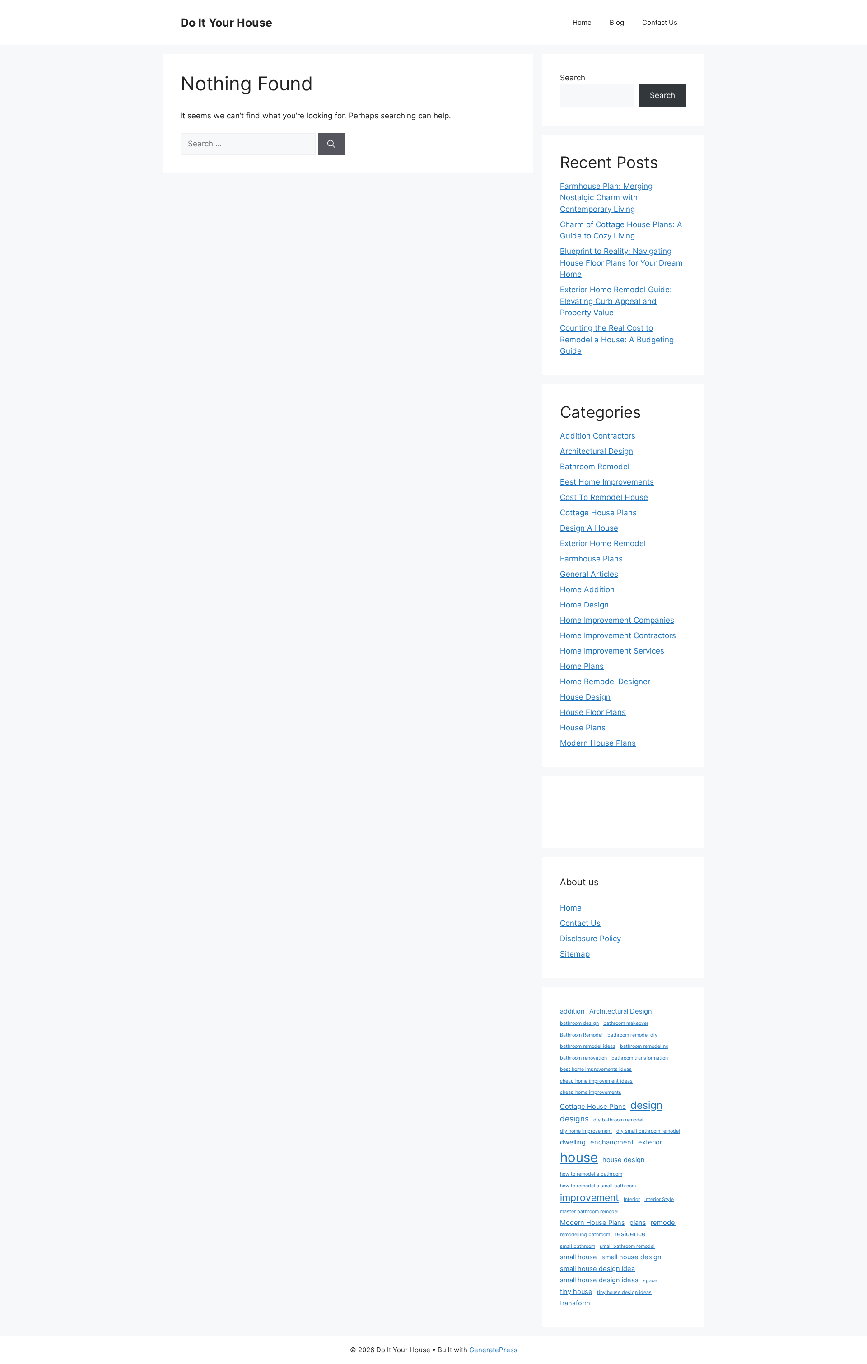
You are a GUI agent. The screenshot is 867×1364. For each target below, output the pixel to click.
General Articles (589, 574)
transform (575, 1303)
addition (572, 1011)
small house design (631, 1257)
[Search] (331, 144)
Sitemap (575, 953)
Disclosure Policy (590, 938)
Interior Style (659, 1199)
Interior (632, 1199)
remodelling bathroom (585, 1235)
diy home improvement (586, 1131)
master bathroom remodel (589, 1212)
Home (582, 22)
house (579, 1157)
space (650, 1281)
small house (578, 1257)
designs (574, 1118)
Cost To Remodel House (604, 497)
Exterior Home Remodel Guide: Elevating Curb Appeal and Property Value (616, 301)
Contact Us (659, 22)
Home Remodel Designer (605, 681)
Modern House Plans (598, 742)
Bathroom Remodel (594, 466)
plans (637, 1223)
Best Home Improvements (607, 481)
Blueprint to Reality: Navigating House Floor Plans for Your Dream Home (621, 263)
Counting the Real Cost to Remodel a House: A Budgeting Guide (617, 339)
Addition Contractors (597, 435)
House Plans (583, 727)
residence (630, 1234)
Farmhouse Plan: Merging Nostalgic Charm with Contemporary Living (606, 198)
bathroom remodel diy (632, 1035)
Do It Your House (226, 22)
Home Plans (582, 666)
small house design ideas (599, 1280)
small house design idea (597, 1269)
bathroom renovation (583, 1058)
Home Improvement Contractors (618, 635)
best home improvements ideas (596, 1069)
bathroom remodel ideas (587, 1046)
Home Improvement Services (612, 650)
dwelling (573, 1142)
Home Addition (587, 589)
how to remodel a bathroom (591, 1174)
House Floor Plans (593, 712)
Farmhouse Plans (591, 558)
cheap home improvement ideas (596, 1081)
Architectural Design (596, 451)
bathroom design (579, 1023)
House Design (585, 696)
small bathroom (577, 1246)
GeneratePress (493, 1349)
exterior (650, 1142)
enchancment (612, 1142)
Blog (617, 22)
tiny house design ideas (624, 1292)
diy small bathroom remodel (648, 1131)
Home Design (584, 604)
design (646, 1105)
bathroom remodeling (644, 1046)
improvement (589, 1197)
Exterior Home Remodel (603, 543)
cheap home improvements (590, 1092)
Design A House (589, 528)
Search (572, 77)
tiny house (576, 1292)
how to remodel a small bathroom (598, 1186)
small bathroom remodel (627, 1246)
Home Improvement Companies (617, 620)
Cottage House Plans (598, 512)
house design (623, 1160)
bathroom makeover (625, 1023)
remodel (663, 1223)
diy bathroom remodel (618, 1120)
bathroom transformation (639, 1058)
